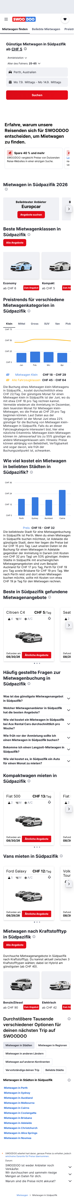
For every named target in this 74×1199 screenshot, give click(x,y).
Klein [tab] (9, 323)
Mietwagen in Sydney (17, 1092)
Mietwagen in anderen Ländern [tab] (25, 1053)
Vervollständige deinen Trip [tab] (22, 1069)
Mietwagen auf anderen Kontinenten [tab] (28, 1061)
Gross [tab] (34, 323)
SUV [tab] (46, 323)
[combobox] (17, 58)
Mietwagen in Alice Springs (20, 1132)
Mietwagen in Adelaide (18, 1122)
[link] (31, 214)
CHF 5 (16, 49)
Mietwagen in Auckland (18, 1097)
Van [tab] (57, 323)
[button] (6, 19)
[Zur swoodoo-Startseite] (24, 19)
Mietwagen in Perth (16, 1087)
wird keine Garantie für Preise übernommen (27, 1156)
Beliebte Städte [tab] (54, 1069)
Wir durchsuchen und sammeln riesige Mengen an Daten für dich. (31, 1174)
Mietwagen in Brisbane (18, 1117)
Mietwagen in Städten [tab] (19, 1045)
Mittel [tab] (21, 323)
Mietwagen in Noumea (17, 1137)
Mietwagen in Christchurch (21, 1127)
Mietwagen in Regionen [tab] (52, 1045)
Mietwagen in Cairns (16, 1107)
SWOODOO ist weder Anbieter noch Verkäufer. (29, 1167)
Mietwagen (22, 1195)
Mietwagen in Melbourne (19, 1102)
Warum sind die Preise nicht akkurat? (30, 1181)
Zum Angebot (31, 287)
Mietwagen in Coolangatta (20, 1112)
